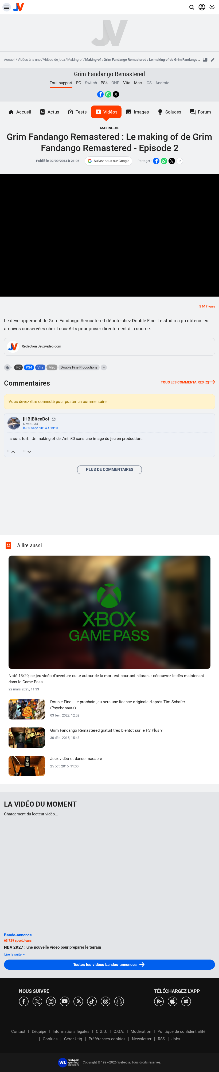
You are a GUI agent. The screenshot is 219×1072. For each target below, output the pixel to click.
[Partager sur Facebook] (100, 94)
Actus (53, 112)
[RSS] (78, 1001)
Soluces (173, 112)
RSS (161, 1039)
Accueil (9, 60)
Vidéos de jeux (54, 60)
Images (141, 112)
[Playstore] (159, 1001)
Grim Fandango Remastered (109, 74)
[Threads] (105, 1001)
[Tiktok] (92, 1001)
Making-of (75, 60)
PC (78, 82)
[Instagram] (51, 1001)
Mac (138, 82)
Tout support (61, 82)
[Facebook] (24, 1001)
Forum (204, 112)
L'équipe (39, 1031)
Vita (126, 82)
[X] (37, 1001)
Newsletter (141, 1039)
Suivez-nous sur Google (111, 161)
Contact (18, 1031)
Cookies (50, 1039)
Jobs (175, 1039)
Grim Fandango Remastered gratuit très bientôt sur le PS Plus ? (106, 730)
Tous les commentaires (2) (185, 382)
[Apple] (172, 1001)
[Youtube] (64, 1001)
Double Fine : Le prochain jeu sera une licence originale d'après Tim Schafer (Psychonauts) (117, 704)
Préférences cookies (107, 1039)
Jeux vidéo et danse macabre (76, 758)
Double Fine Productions (79, 367)
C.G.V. (119, 1031)
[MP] (54, 419)
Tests (81, 112)
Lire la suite (13, 954)
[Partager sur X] (116, 94)
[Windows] (186, 1001)
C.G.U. (101, 1031)
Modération (141, 1031)
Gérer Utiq (73, 1039)
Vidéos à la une (29, 60)
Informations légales (71, 1031)
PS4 (104, 82)
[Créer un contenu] (212, 59)
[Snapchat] (119, 1001)
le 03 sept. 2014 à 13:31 (40, 428)
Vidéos (110, 112)
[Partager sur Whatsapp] (108, 94)
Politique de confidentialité (181, 1031)
